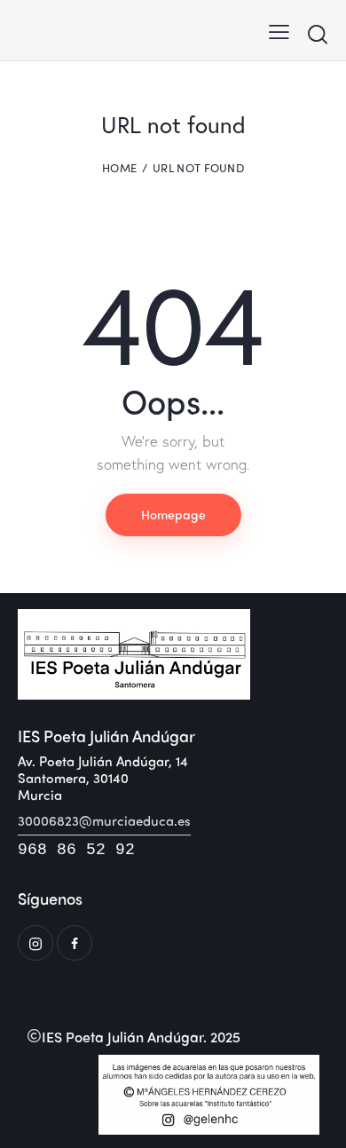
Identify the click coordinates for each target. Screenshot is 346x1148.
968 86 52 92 (76, 850)
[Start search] (317, 33)
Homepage (173, 514)
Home (119, 168)
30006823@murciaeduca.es (104, 820)
